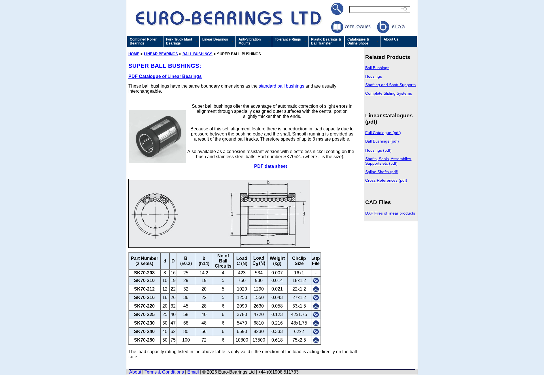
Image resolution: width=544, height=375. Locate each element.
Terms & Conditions (164, 372)
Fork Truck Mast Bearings (179, 41)
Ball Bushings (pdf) (382, 141)
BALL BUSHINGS (197, 54)
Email (193, 372)
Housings (373, 76)
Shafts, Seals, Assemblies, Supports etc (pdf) (388, 161)
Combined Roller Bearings (143, 41)
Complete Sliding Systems (388, 93)
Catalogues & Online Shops (358, 41)
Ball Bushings (377, 67)
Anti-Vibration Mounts (250, 41)
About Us (391, 39)
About (135, 372)
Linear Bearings (215, 39)
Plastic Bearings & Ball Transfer (326, 41)
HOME (133, 54)
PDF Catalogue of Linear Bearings (165, 76)
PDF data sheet (270, 166)
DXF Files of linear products (390, 213)
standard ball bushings (281, 86)
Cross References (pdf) (386, 180)
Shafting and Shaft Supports (390, 84)
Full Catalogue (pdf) (383, 132)
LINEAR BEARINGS (161, 54)
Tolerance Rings (288, 39)
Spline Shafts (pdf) (381, 172)
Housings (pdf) (378, 150)
